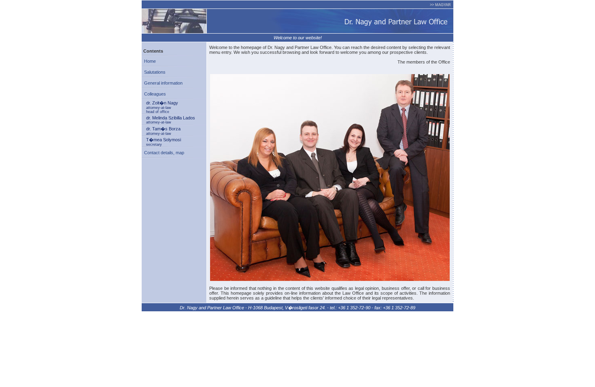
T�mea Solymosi (163, 142)
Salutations (154, 72)
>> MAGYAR (440, 5)
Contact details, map (163, 152)
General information (162, 83)
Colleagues (154, 93)
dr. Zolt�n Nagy (162, 107)
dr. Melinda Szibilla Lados (170, 119)
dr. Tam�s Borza (163, 131)
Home (149, 61)
